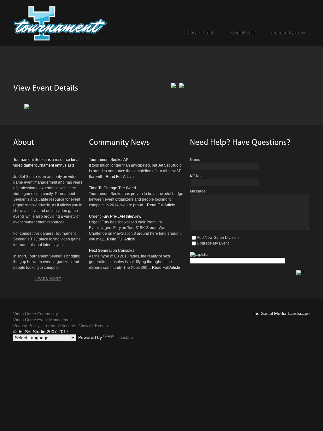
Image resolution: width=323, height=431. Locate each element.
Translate (124, 337)
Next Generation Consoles (111, 250)
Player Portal (200, 32)
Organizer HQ (244, 32)
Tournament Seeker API (109, 159)
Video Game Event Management (43, 319)
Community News (287, 32)
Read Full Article (120, 176)
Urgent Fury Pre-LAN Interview (115, 216)
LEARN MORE (48, 279)
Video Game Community (35, 313)
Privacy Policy (26, 325)
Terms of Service (59, 325)
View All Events (93, 325)
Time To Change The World (112, 188)
